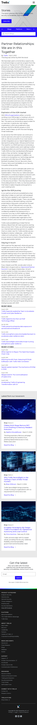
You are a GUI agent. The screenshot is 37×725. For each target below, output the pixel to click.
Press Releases (5, 645)
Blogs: (9, 29)
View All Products (6, 608)
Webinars (4, 649)
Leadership (4, 629)
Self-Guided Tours (6, 684)
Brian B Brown (11, 484)
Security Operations (6, 605)
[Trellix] (18, 706)
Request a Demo (6, 693)
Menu (35, 2)
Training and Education (7, 678)
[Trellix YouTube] (18, 716)
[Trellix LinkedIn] (16, 716)
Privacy (10, 712)
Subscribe (6, 21)
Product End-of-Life (7, 664)
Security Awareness (6, 680)
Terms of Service (23, 712)
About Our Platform (6, 614)
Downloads (4, 662)
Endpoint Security (6, 594)
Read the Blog (9, 445)
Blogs (3, 647)
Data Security (5, 597)
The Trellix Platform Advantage (10, 616)
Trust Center (5, 682)
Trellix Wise (4, 619)
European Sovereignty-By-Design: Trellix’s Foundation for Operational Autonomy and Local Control (18, 530)
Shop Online (4, 699)
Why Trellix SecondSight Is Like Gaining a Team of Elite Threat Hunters (16, 479)
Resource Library (6, 673)
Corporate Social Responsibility (10, 636)
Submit (18, 578)
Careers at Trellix (6, 634)
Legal (15, 712)
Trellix (6, 55)
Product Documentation (8, 660)
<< (2, 29)
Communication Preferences (9, 667)
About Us (3, 627)
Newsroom (4, 643)
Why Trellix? (4, 625)
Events (3, 651)
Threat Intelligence (6, 601)
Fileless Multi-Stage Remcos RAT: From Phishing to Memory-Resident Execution (18, 427)
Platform (19, 29)
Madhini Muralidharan (14, 432)
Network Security (6, 599)
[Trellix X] (21, 716)
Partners (3, 632)
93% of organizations (12, 115)
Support (3, 658)
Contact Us (4, 691)
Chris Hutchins (11, 534)
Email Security (5, 603)
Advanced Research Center (9, 675)
